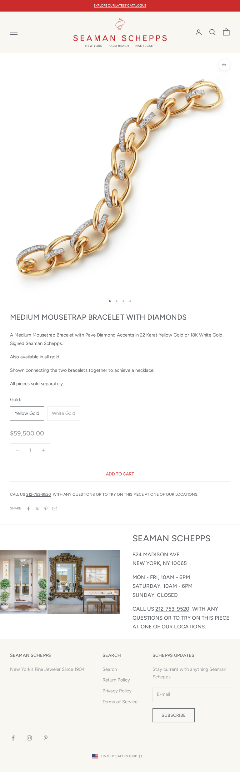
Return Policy (116, 680)
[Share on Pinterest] (45, 508)
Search (109, 669)
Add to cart (120, 474)
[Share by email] (54, 508)
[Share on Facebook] (28, 508)
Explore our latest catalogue (120, 5)
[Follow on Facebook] (13, 738)
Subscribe (174, 715)
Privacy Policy (117, 691)
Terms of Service (120, 702)
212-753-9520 (38, 494)
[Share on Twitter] (37, 508)
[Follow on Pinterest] (45, 738)
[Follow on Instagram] (29, 738)
